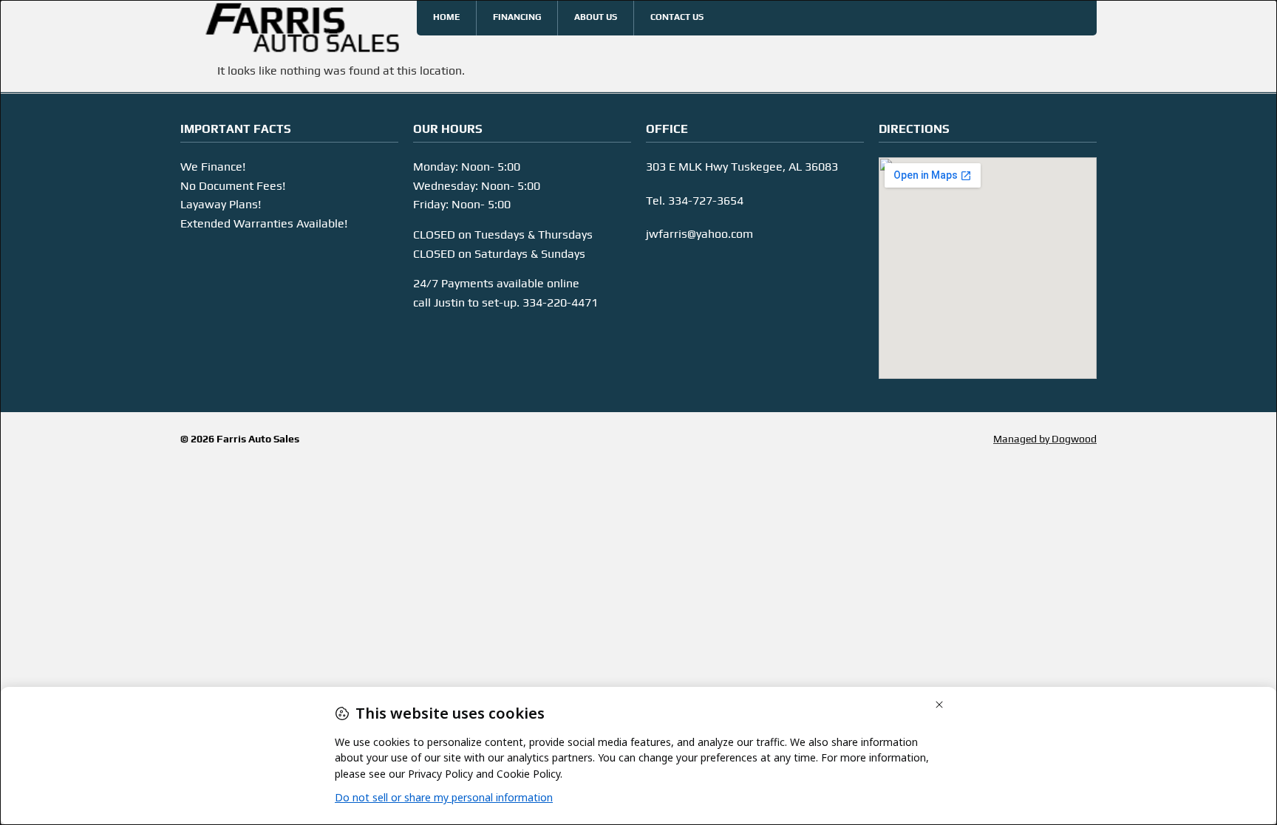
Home (446, 17)
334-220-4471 (560, 302)
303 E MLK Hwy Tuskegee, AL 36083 (742, 167)
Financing (517, 17)
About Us (595, 17)
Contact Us (677, 17)
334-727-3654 (705, 201)
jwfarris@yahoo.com (699, 234)
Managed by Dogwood (1045, 439)
